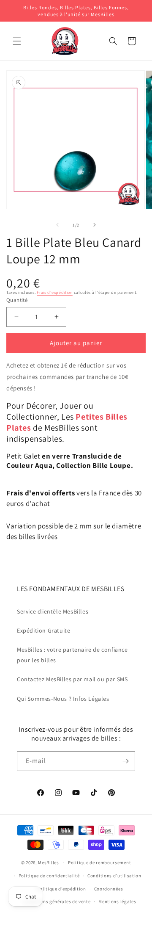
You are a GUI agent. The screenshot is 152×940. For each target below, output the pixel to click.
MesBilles (48, 862)
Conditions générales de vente (57, 901)
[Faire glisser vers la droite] (94, 225)
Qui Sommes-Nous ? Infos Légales (63, 698)
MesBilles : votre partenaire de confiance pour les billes (72, 655)
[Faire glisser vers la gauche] (57, 225)
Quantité (16, 300)
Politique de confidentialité (49, 876)
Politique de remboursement (99, 862)
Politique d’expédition (61, 889)
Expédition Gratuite (43, 630)
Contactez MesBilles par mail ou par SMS (72, 679)
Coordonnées (108, 889)
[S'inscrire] (125, 761)
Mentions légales (117, 901)
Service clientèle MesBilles (52, 611)
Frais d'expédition (55, 292)
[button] (17, 41)
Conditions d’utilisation (114, 876)
